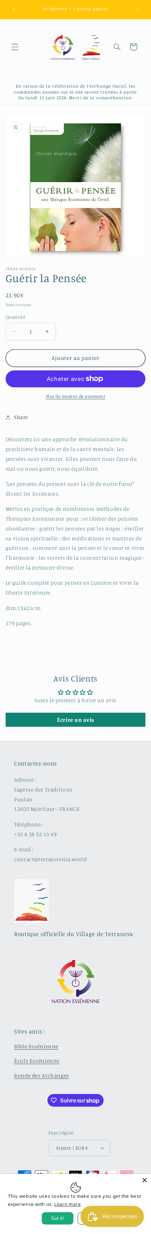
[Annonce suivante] (137, 9)
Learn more (67, 1204)
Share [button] (21, 417)
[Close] (144, 1180)
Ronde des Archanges (41, 1075)
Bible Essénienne (36, 1046)
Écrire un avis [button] (75, 719)
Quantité (15, 317)
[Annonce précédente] (13, 9)
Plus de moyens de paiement (75, 396)
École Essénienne (36, 1060)
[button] (15, 47)
